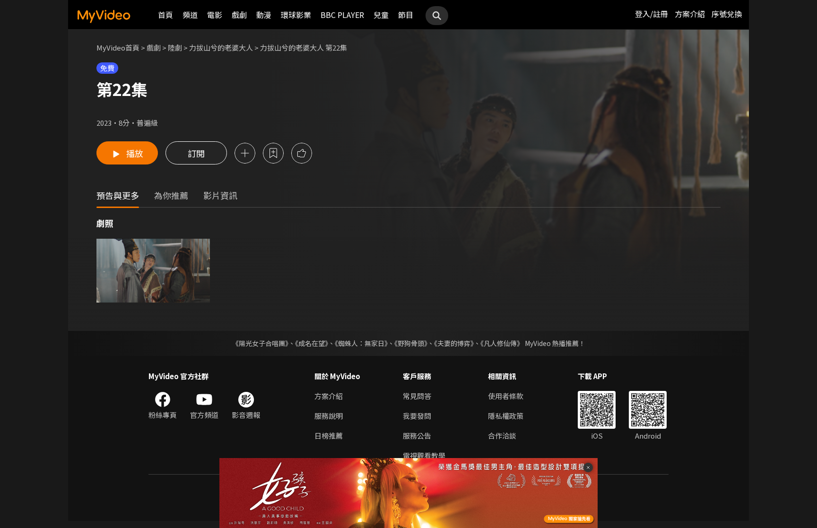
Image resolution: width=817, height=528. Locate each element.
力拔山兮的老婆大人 (221, 47)
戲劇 (239, 14)
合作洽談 (502, 436)
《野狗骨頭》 (410, 343)
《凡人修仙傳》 (501, 343)
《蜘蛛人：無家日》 (361, 343)
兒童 (381, 14)
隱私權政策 (505, 416)
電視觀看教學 (424, 455)
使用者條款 (505, 396)
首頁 (165, 14)
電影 (214, 14)
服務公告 (417, 436)
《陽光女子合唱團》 (260, 343)
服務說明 (328, 416)
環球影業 (296, 14)
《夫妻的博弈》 (454, 343)
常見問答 (417, 396)
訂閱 (196, 153)
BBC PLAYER (342, 14)
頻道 (190, 14)
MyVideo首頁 (117, 47)
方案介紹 (690, 13)
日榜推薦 (328, 436)
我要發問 (417, 416)
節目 (405, 14)
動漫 (263, 14)
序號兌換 (727, 13)
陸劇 (175, 47)
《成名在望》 (311, 343)
